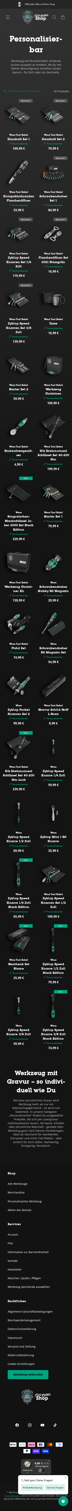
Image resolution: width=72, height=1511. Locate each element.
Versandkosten (12, 1495)
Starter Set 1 (53, 516)
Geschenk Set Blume (18, 966)
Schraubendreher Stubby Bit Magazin (53, 589)
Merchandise (16, 1192)
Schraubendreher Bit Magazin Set (53, 650)
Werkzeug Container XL (18, 589)
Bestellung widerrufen (28, 1374)
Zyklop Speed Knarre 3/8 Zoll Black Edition (53, 1034)
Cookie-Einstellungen (21, 1364)
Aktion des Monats (19, 1210)
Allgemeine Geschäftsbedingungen (30, 1311)
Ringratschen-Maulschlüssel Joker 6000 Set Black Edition (18, 523)
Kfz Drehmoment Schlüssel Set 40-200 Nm (53, 455)
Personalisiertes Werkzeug (25, 1201)
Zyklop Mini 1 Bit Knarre (53, 839)
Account (13, 1234)
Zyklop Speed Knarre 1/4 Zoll (53, 773)
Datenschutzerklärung (22, 1329)
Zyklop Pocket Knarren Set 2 (19, 712)
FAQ (10, 1243)
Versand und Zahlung (22, 1346)
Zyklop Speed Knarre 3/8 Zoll (18, 1032)
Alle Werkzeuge (17, 1184)
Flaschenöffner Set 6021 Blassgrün (53, 260)
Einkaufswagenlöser (18, 453)
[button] (63, 17)
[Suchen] (54, 17)
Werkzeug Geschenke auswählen (29, 1287)
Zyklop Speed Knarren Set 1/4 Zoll (18, 262)
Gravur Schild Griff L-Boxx (53, 712)
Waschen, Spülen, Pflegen (24, 1278)
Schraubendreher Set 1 (53, 198)
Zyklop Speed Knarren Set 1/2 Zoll (53, 902)
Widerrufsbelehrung (21, 1355)
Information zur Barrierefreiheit (28, 1252)
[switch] (41, 1470)
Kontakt (12, 1261)
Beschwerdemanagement (24, 1320)
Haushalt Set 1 (18, 139)
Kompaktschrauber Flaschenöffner (18, 198)
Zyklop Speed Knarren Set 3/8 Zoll (18, 328)
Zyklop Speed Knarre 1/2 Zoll (19, 839)
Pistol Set (19, 648)
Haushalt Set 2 (53, 139)
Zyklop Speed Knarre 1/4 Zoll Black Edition (19, 902)
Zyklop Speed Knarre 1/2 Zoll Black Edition (53, 968)
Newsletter (15, 1269)
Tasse (53, 323)
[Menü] (7, 17)
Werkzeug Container (53, 391)
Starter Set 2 (18, 389)
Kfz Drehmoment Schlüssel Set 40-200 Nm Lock (18, 775)
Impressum (15, 1338)
